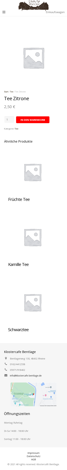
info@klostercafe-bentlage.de (26, 375)
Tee (11, 91)
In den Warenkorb (32, 119)
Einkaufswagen (55, 12)
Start (6, 91)
